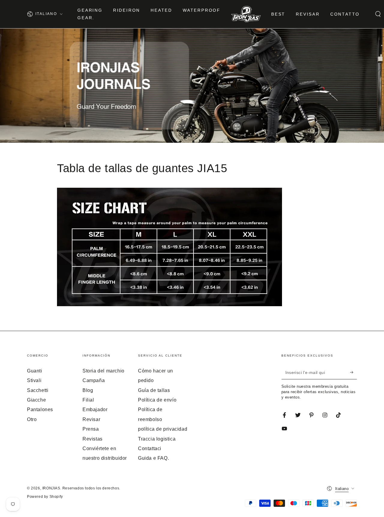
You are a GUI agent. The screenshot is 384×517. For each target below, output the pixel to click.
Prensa (90, 429)
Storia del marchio (103, 370)
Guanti (34, 370)
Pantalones (40, 409)
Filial (88, 399)
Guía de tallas (154, 390)
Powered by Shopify (45, 497)
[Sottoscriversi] (353, 372)
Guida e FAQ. (153, 458)
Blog (87, 390)
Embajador (94, 409)
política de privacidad (162, 429)
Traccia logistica (157, 438)
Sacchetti (37, 390)
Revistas (92, 438)
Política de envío (157, 399)
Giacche (36, 399)
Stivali (34, 380)
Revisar (91, 419)
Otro (32, 419)
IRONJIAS (51, 488)
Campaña (93, 380)
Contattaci (149, 448)
